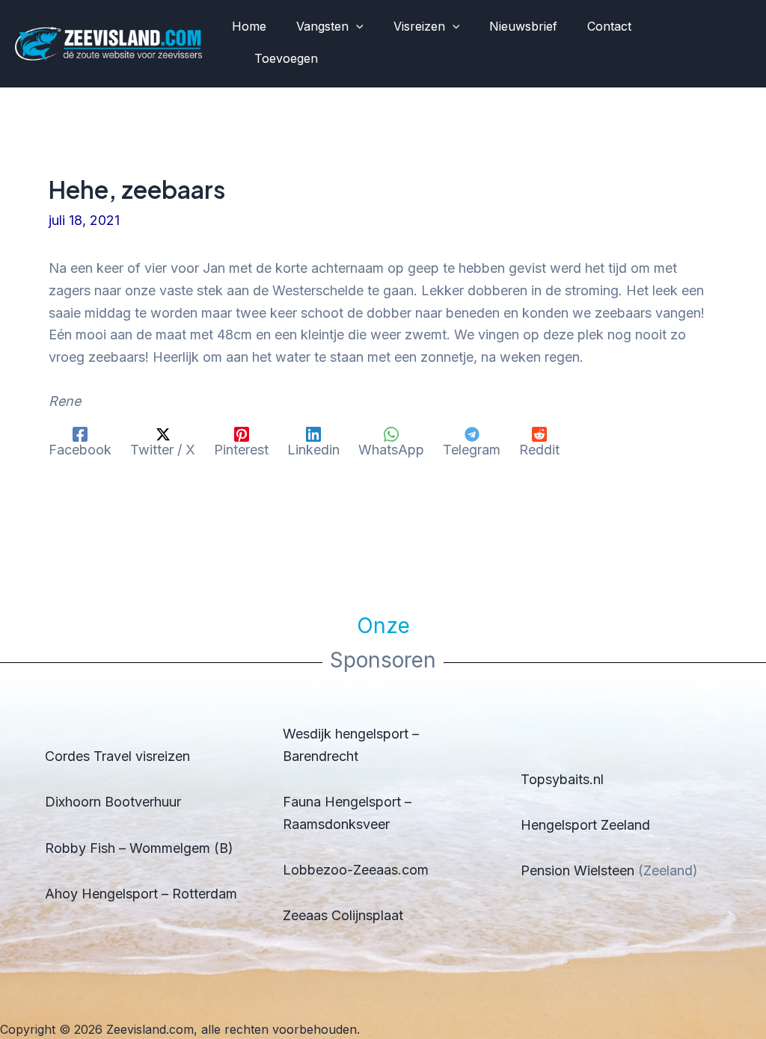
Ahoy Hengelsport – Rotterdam (141, 893)
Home (249, 26)
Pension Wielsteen (577, 870)
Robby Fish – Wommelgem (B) (139, 848)
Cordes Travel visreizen (117, 756)
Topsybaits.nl (562, 779)
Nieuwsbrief (523, 26)
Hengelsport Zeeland (585, 825)
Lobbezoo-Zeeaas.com (356, 870)
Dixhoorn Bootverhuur (113, 802)
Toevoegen (286, 58)
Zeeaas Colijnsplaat (343, 915)
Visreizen (419, 26)
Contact (609, 26)
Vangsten (322, 26)
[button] (356, 27)
